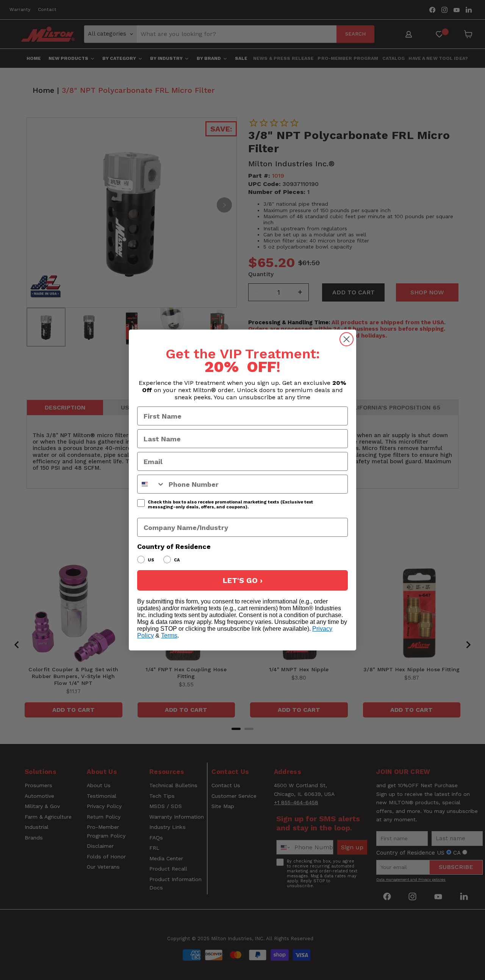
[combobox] (151, 484)
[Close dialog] (346, 339)
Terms (169, 635)
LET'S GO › (243, 580)
